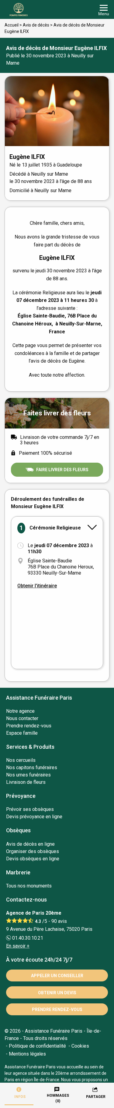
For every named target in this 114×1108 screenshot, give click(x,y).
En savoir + (17, 946)
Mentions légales (27, 1054)
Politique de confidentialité (37, 1046)
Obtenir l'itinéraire (37, 586)
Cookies (80, 1046)
